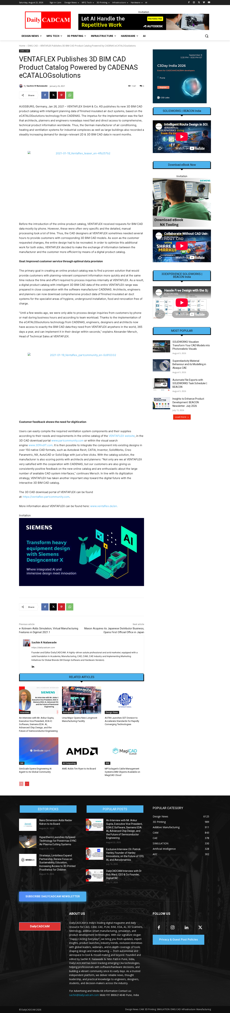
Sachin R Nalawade (37, 85)
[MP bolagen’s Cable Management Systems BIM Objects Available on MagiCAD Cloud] (124, 751)
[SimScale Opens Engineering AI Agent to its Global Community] (38, 751)
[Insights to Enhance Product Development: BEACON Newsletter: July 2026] (161, 403)
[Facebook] (189, 3)
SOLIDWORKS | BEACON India (182, 111)
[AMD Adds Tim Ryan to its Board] (81, 751)
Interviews (24, 712)
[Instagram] (194, 3)
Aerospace (68, 712)
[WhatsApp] (69, 95)
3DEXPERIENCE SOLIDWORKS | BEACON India (182, 275)
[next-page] (27, 783)
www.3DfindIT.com (41, 445)
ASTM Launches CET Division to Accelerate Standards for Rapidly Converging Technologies (122, 721)
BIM (107, 763)
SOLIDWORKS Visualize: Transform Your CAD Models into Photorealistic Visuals (191, 345)
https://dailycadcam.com (43, 647)
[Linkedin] (32, 665)
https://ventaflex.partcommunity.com (46, 496)
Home (22, 45)
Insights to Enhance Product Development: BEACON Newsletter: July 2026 (188, 402)
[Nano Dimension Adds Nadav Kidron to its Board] (27, 825)
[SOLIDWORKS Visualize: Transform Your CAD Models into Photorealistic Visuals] (161, 346)
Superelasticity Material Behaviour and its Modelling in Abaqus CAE (189, 364)
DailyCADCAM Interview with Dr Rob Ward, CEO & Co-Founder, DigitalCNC (124, 874)
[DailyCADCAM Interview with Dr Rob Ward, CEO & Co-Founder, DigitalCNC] (94, 875)
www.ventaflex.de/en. (104, 506)
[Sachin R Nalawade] (21, 86)
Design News (112, 712)
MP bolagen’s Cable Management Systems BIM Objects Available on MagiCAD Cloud (122, 771)
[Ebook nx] (182, 202)
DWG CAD (33, 45)
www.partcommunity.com (67, 440)
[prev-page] (21, 783)
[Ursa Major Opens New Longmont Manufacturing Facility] (81, 700)
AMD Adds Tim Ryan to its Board (79, 768)
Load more (180, 416)
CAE (21, 763)
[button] (206, 36)
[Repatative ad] (144, 22)
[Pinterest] (61, 95)
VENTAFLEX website (122, 436)
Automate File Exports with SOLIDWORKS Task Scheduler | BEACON (189, 383)
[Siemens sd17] (81, 552)
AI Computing (69, 763)
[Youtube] (209, 3)
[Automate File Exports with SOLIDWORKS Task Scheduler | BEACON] (161, 384)
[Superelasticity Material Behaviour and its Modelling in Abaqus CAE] (161, 365)
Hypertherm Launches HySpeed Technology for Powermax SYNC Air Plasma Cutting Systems (57, 841)
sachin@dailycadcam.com (84, 995)
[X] (199, 3)
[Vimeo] (204, 3)
